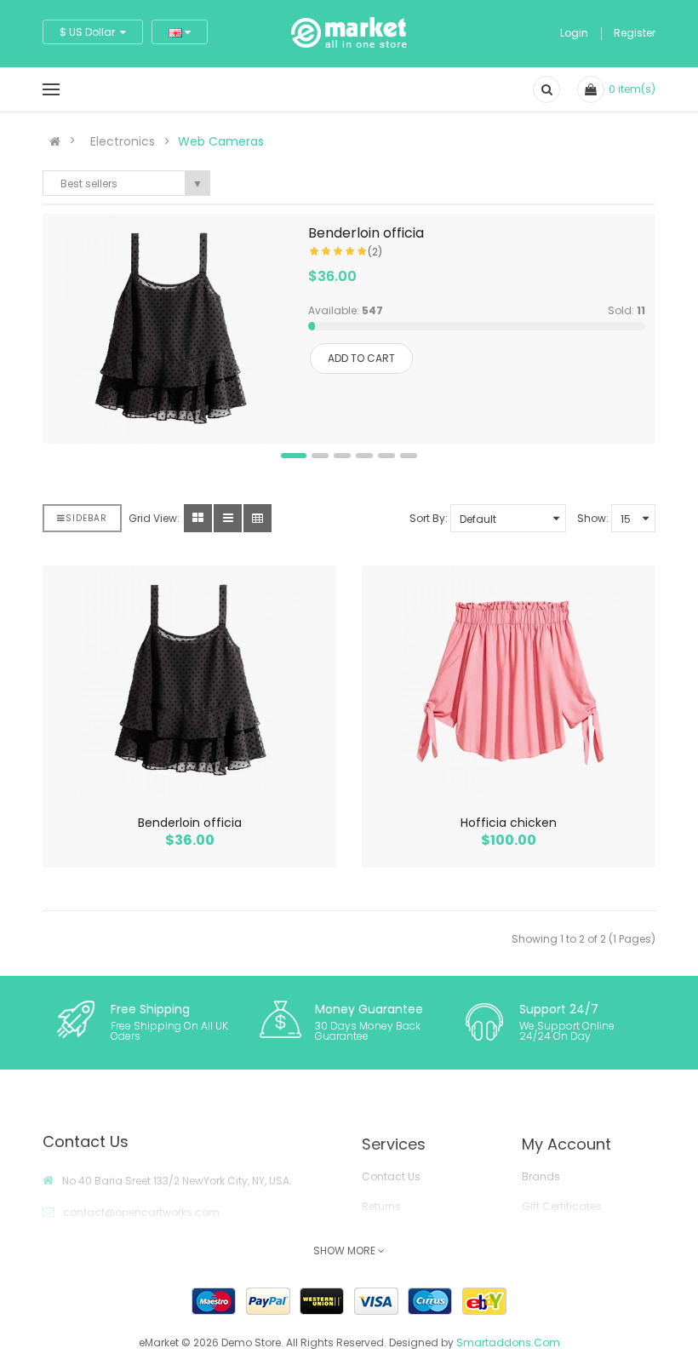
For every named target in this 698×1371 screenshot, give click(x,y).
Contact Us (391, 1176)
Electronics (122, 141)
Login (574, 33)
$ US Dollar (90, 32)
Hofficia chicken (509, 822)
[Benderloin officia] (170, 329)
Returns (381, 1206)
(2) (375, 251)
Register (634, 33)
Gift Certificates (562, 1206)
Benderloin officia (366, 233)
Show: (593, 518)
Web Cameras (221, 141)
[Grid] (198, 518)
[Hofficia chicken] (509, 680)
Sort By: (428, 518)
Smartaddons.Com (508, 1342)
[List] (228, 518)
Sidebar (86, 518)
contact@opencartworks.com (141, 1212)
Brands (541, 1176)
